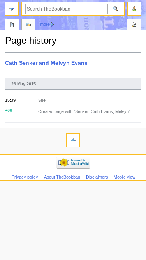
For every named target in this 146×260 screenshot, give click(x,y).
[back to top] (73, 140)
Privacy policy (25, 177)
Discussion (28, 25)
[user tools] (134, 9)
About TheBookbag (62, 177)
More (45, 24)
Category (12, 25)
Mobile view (124, 177)
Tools (134, 25)
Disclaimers (97, 177)
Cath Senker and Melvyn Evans (46, 63)
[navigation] (12, 9)
